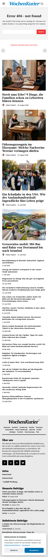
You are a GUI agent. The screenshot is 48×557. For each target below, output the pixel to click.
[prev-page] (3, 51)
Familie (4, 496)
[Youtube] (22, 462)
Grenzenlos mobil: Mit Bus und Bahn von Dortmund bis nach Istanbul (22, 247)
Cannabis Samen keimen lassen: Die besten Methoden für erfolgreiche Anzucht (21, 318)
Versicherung (7, 529)
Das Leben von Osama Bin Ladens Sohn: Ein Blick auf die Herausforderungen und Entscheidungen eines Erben (21, 299)
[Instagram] (10, 462)
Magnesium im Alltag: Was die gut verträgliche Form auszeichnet (23, 280)
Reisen (4, 513)
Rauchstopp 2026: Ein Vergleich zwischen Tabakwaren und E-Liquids (20, 379)
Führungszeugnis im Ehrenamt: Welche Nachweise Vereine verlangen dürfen (23, 147)
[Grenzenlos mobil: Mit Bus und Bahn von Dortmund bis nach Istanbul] (24, 224)
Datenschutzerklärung (12, 545)
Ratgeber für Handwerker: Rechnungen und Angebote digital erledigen (21, 354)
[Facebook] (4, 462)
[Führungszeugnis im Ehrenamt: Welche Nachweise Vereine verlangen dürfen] (24, 125)
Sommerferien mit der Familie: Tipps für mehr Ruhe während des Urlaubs (22, 336)
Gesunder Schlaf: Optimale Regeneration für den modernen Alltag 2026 (22, 388)
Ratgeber (5, 505)
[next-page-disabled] (45, 51)
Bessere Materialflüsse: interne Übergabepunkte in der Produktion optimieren (23, 397)
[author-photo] (3, 105)
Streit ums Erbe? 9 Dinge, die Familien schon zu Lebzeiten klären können (22, 97)
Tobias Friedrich (11, 105)
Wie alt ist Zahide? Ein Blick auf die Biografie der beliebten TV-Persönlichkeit (22, 370)
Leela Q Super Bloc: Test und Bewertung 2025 (23, 362)
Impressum (26, 545)
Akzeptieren (34, 550)
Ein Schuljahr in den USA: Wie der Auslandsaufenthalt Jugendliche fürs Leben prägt (23, 197)
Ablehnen (14, 550)
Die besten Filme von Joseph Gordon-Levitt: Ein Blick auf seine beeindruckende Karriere (23, 345)
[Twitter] (16, 462)
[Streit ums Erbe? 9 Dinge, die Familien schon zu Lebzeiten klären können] (24, 75)
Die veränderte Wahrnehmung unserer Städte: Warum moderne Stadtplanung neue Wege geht (23, 289)
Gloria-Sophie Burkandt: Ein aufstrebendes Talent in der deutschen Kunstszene (21, 327)
